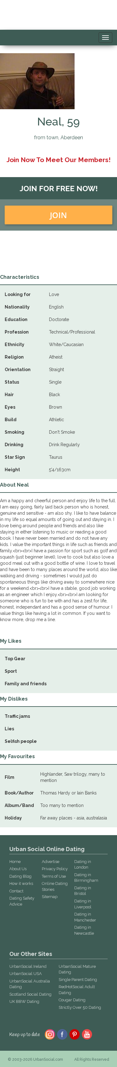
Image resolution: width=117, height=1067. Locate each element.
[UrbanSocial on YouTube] (87, 1034)
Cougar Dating (72, 1000)
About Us (18, 868)
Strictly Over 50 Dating (80, 1007)
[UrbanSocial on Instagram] (50, 1034)
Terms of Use (54, 876)
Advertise (50, 861)
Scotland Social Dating (30, 994)
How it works (21, 883)
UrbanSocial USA (25, 973)
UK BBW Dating (24, 1001)
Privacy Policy (55, 868)
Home (15, 861)
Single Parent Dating (78, 979)
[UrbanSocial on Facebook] (62, 1034)
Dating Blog (20, 876)
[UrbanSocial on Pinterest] (74, 1034)
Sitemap (49, 896)
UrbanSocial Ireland (27, 966)
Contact (16, 891)
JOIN (58, 215)
